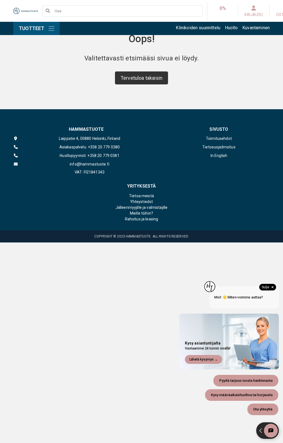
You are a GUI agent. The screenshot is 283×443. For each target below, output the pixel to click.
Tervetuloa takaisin (141, 78)
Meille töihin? (141, 213)
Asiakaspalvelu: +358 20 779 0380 (89, 147)
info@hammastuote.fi (89, 164)
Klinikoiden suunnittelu (198, 27)
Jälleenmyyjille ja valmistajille (141, 207)
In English (219, 155)
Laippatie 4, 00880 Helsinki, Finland (89, 138)
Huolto (231, 27)
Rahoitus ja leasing (141, 219)
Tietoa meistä (141, 196)
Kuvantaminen (256, 27)
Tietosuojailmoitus (218, 147)
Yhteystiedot (141, 201)
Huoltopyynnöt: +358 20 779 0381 (89, 155)
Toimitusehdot (219, 138)
